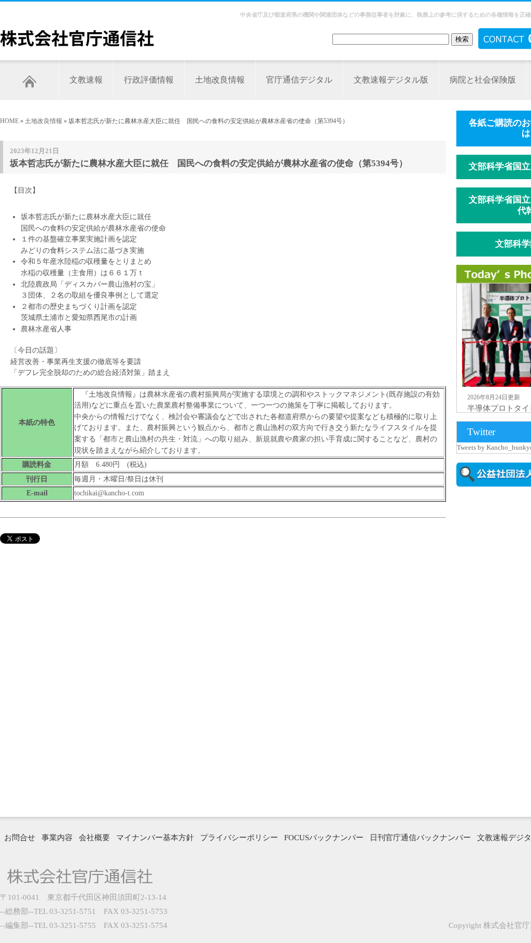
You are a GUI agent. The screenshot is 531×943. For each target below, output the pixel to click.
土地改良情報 (220, 79)
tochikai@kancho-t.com (109, 493)
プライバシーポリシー (239, 837)
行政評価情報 (149, 79)
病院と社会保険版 (483, 79)
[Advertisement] (493, 650)
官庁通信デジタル (299, 79)
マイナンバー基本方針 (155, 837)
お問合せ (19, 837)
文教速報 (86, 79)
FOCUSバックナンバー (324, 837)
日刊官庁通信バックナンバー (420, 837)
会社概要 (94, 837)
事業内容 (57, 837)
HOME (9, 121)
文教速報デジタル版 (391, 79)
